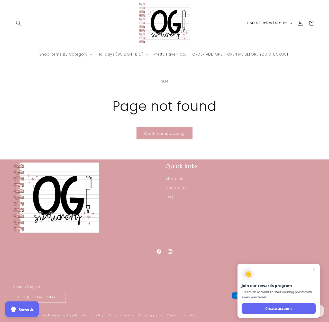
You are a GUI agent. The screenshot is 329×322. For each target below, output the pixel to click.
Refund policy (93, 315)
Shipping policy (150, 315)
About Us (174, 178)
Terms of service (121, 315)
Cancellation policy (181, 315)
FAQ (169, 197)
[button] (18, 23)
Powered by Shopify (63, 315)
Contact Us (177, 187)
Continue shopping (164, 133)
